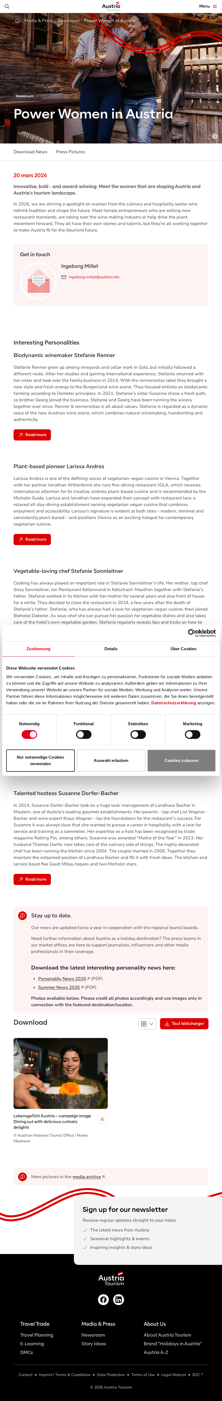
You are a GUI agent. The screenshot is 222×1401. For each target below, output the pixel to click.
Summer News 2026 (59, 987)
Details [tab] (111, 648)
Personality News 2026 (62, 979)
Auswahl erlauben (111, 760)
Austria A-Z (156, 1352)
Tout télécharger (188, 1023)
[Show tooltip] (215, 136)
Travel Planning (36, 1335)
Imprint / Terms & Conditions (64, 1374)
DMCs (26, 1352)
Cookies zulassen (181, 760)
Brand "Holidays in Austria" (173, 1344)
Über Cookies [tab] (184, 648)
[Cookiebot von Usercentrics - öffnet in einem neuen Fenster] (192, 633)
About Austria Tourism (167, 1335)
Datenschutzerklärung (173, 702)
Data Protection (111, 1374)
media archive (87, 1177)
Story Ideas (93, 1344)
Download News (30, 152)
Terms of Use (143, 1374)
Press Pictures (70, 152)
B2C (196, 1374)
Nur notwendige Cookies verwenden (40, 760)
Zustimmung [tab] (39, 648)
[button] (147, 1023)
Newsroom (93, 1335)
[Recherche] (7, 6)
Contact (25, 1374)
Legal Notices (173, 1374)
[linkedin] (118, 1299)
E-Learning (32, 1344)
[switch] (84, 734)
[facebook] (103, 1299)
